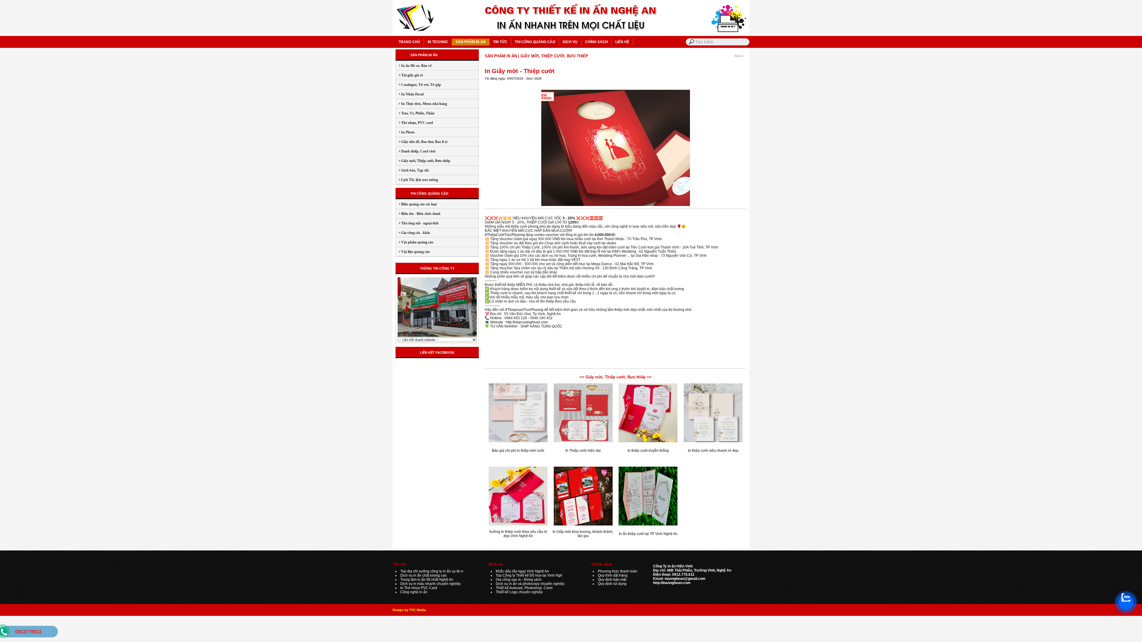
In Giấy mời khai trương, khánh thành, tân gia (583, 534)
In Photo (405, 132)
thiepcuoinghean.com (530, 322)
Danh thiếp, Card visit (415, 151)
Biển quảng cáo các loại (416, 204)
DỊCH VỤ (570, 42)
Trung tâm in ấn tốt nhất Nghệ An (426, 580)
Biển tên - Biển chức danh (418, 214)
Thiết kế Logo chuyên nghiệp (519, 592)
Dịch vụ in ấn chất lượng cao (423, 575)
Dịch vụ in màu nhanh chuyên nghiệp (430, 584)
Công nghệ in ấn (413, 592)
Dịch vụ (496, 564)
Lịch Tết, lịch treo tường (417, 180)
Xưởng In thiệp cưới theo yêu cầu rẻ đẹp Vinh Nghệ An (518, 534)
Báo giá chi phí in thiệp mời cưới (518, 451)
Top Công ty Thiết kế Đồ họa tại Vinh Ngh (529, 575)
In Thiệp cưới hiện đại (583, 451)
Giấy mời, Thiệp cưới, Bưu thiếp (423, 161)
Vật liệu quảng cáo (413, 252)
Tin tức (400, 564)
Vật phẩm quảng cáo (414, 242)
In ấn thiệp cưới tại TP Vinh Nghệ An (648, 534)
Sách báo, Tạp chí (412, 170)
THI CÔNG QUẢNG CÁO (535, 42)
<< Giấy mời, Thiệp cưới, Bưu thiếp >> (616, 377)
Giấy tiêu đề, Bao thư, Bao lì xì (421, 142)
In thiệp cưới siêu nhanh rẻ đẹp (713, 451)
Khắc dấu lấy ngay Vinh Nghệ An (522, 571)
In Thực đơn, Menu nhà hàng (421, 104)
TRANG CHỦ (409, 42)
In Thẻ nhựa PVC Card (418, 588)
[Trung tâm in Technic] (437, 336)
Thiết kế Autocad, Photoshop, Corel (524, 588)
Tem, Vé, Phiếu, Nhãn (415, 113)
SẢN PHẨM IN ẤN (471, 42)
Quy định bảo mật (612, 580)
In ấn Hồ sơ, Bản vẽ (414, 66)
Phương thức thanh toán (617, 571)
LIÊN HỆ (622, 42)
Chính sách (602, 564)
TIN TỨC (500, 42)
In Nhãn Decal (409, 94)
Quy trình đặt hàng (613, 575)
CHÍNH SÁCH (596, 42)
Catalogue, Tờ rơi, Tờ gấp (418, 85)
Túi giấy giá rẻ (409, 75)
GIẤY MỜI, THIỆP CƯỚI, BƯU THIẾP (554, 56)
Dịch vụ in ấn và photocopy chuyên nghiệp (530, 584)
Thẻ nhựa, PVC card (414, 123)
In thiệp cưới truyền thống (648, 451)
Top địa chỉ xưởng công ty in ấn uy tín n (431, 571)
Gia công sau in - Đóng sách (519, 580)
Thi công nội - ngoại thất (417, 223)
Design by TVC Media (409, 610)
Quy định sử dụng (612, 584)
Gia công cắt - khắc (413, 233)
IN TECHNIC (438, 42)
